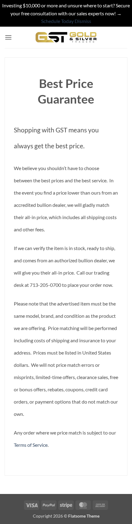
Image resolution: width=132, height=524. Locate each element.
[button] (8, 37)
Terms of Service (31, 445)
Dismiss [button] (83, 21)
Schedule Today (57, 21)
